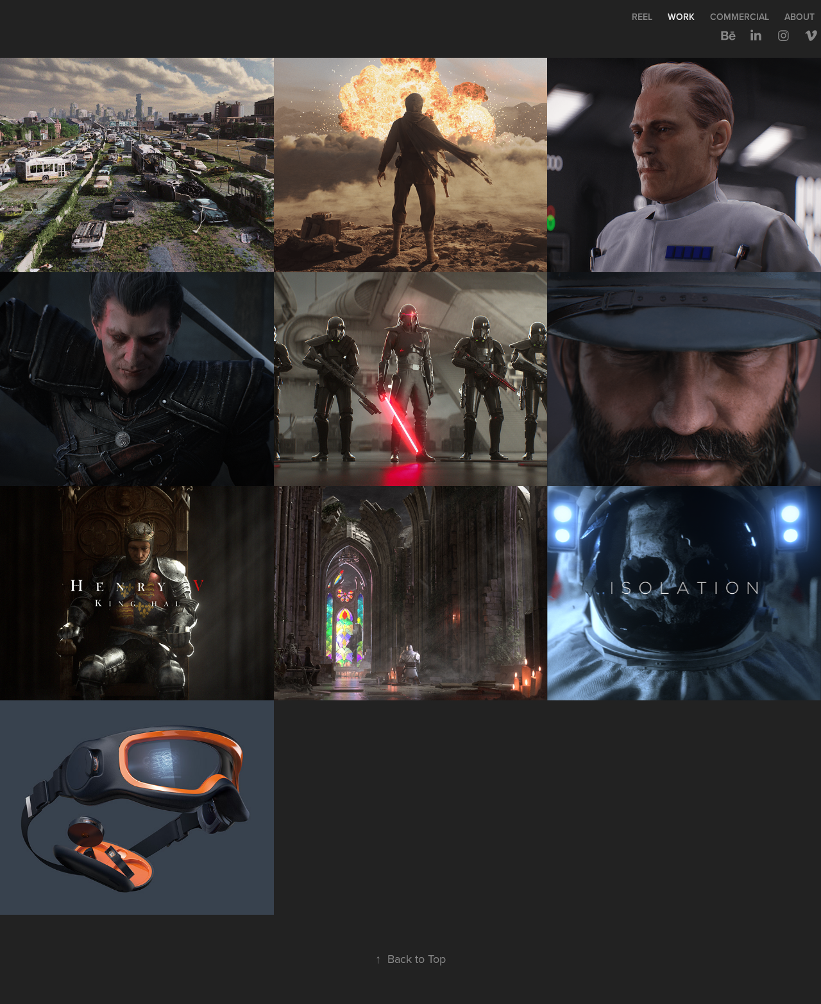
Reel (642, 16)
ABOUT (799, 16)
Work (681, 16)
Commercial (739, 16)
